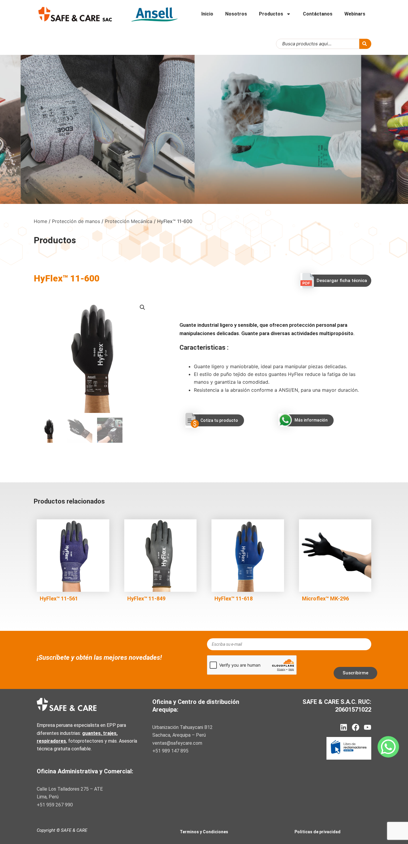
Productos (271, 14)
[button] (142, 307)
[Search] (365, 44)
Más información (311, 420)
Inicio (207, 14)
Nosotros (236, 14)
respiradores (51, 741)
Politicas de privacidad (317, 831)
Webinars (354, 14)
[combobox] (317, 44)
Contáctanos (317, 14)
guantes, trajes (99, 733)
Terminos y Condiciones (204, 831)
